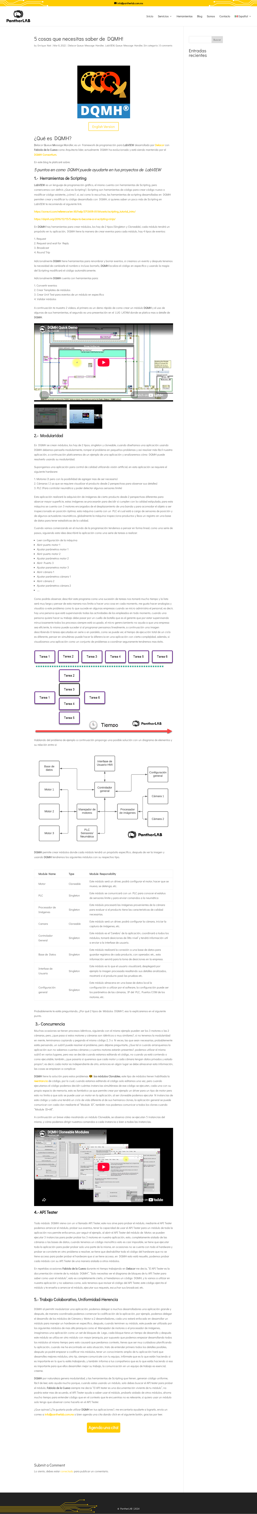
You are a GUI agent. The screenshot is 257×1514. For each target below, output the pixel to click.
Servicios (163, 16)
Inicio (150, 16)
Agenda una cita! (104, 1427)
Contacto (224, 16)
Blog (199, 16)
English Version (103, 126)
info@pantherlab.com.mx (59, 1414)
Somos (211, 16)
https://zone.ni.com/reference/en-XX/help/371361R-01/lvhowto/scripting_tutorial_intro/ (85, 211)
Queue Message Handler (129, 45)
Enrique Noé (44, 45)
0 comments (166, 45)
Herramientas (184, 16)
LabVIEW (110, 45)
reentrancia (41, 1081)
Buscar (217, 39)
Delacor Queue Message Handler (86, 45)
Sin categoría (151, 45)
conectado (66, 1471)
